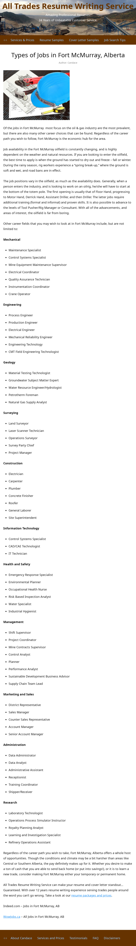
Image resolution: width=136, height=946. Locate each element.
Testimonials (78, 938)
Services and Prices (50, 938)
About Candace (21, 938)
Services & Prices (22, 40)
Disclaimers (112, 938)
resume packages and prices (91, 895)
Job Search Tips (115, 40)
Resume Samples (52, 40)
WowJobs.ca (11, 917)
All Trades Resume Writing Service (68, 6)
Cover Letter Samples (84, 40)
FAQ (96, 938)
